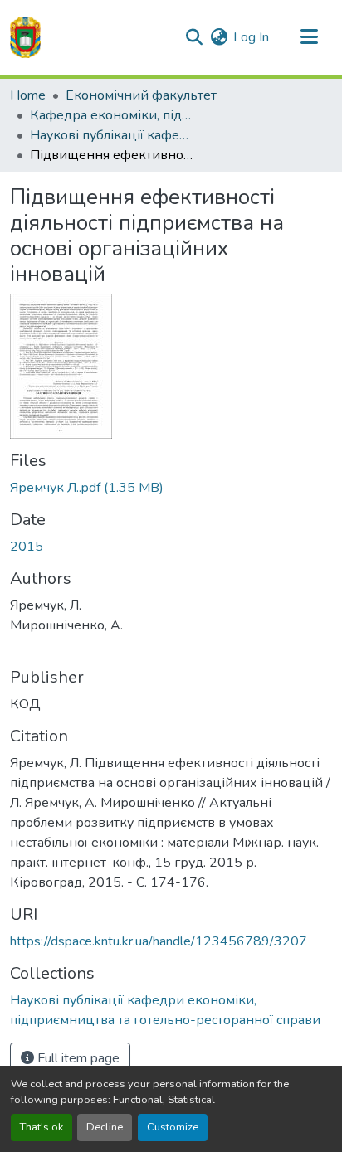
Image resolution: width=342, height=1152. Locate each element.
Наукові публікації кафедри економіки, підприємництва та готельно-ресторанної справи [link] (113, 135)
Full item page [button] (77, 1058)
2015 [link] (26, 546)
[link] (171, 488)
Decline (104, 1127)
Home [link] (28, 95)
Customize (172, 1127)
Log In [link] (251, 37)
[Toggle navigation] (309, 37)
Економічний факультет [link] (141, 95)
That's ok (41, 1127)
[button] (25, 37)
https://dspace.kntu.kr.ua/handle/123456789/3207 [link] (158, 941)
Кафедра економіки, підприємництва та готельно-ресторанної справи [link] (113, 115)
